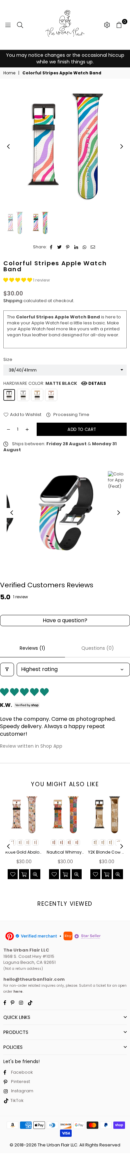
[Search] (20, 25)
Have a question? (65, 620)
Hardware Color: (54, 383)
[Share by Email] (92, 247)
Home (9, 73)
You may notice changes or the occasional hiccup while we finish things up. (65, 58)
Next (122, 147)
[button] (18, 280)
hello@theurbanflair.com (34, 979)
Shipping (12, 300)
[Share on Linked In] (76, 247)
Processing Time (70, 415)
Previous (8, 147)
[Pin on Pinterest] (67, 247)
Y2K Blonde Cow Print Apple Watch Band (106, 852)
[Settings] (107, 25)
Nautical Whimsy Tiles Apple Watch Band (65, 852)
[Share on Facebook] (51, 247)
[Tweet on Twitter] (59, 247)
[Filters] (7, 669)
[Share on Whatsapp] (84, 247)
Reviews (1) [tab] (32, 648)
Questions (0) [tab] (97, 648)
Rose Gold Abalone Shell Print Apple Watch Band (24, 852)
